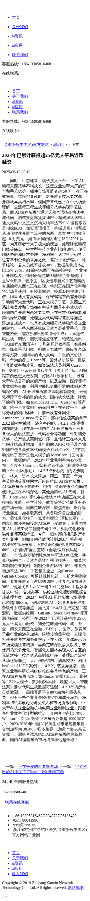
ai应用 (58, 144)
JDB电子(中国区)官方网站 (26, 144)
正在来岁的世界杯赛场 (38, 766)
